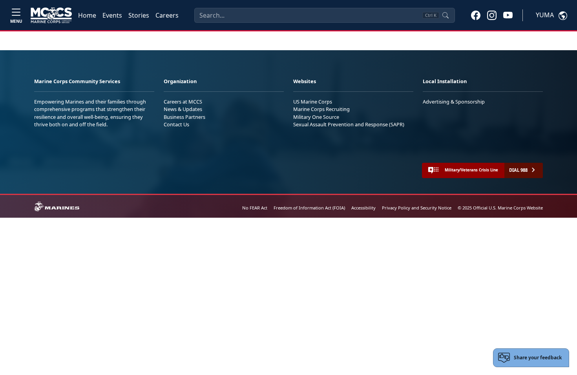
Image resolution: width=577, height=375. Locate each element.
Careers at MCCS (183, 101)
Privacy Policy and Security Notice (416, 208)
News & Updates (183, 109)
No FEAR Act (254, 208)
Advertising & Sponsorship (454, 101)
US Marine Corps (312, 101)
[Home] (51, 15)
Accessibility (363, 208)
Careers (167, 15)
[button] (475, 15)
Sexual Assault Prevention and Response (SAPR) (348, 124)
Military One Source (316, 116)
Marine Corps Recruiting (321, 109)
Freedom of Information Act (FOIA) (309, 208)
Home (87, 15)
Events (112, 15)
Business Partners (184, 116)
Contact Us (176, 124)
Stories (138, 15)
